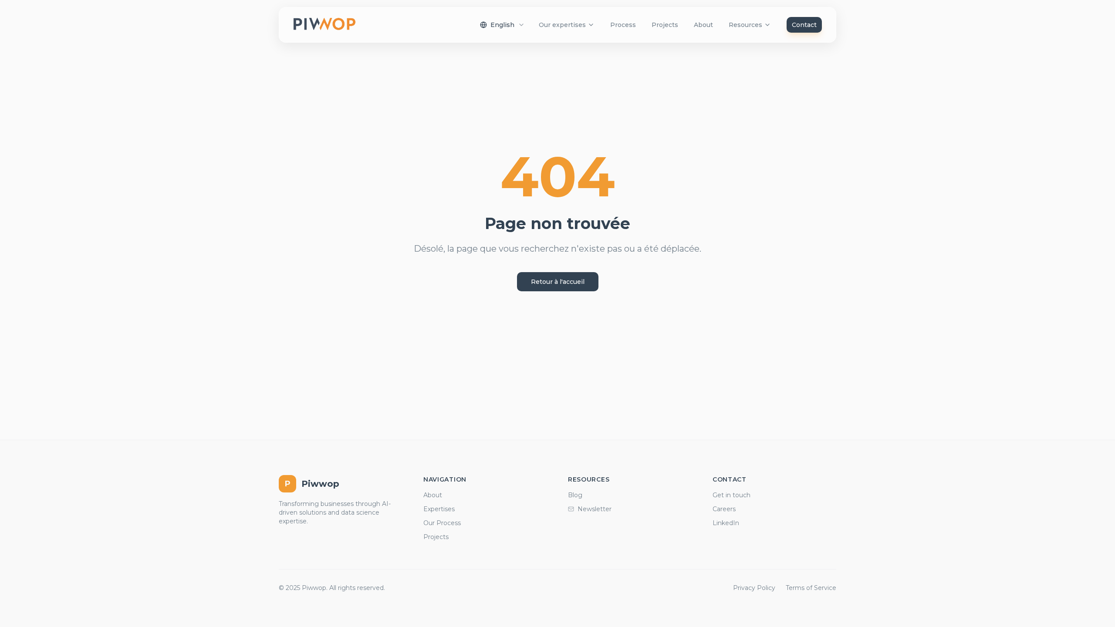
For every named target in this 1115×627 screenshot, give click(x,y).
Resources (745, 25)
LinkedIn (726, 523)
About (703, 25)
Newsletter (595, 509)
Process (623, 25)
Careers (724, 509)
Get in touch (731, 495)
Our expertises (562, 25)
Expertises (439, 509)
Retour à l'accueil (558, 282)
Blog (575, 495)
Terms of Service (811, 588)
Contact (804, 25)
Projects (665, 25)
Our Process (442, 523)
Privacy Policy (754, 588)
